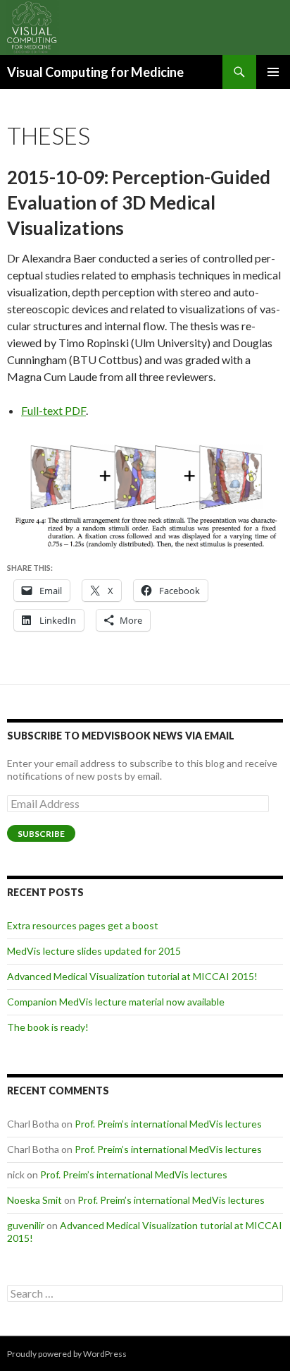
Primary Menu (273, 72)
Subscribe (41, 833)
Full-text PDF (53, 410)
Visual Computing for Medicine (95, 72)
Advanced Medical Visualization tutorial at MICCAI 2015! (132, 976)
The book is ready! (48, 1027)
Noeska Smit (34, 1200)
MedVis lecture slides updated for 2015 (94, 951)
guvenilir (25, 1225)
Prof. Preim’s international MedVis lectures (168, 1124)
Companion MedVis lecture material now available (116, 1002)
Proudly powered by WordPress (67, 1353)
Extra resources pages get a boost (82, 925)
